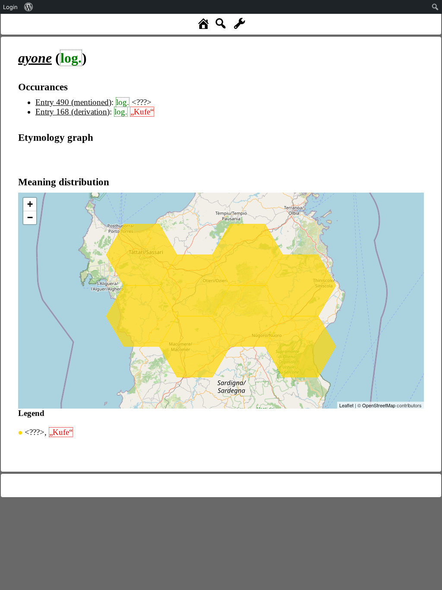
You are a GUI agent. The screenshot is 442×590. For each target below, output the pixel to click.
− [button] (30, 217)
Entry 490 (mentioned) (73, 102)
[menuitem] (28, 7)
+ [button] (30, 204)
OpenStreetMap (378, 405)
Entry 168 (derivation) (72, 111)
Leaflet (346, 405)
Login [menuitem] (10, 6)
